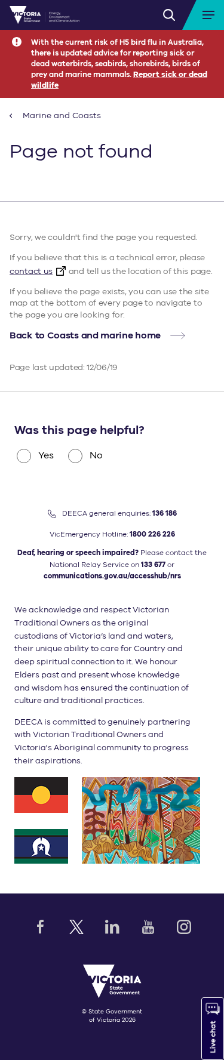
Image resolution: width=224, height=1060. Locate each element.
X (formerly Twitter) (76, 927)
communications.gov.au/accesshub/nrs (112, 576)
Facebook (40, 927)
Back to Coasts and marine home (85, 335)
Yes (46, 455)
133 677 (153, 564)
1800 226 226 (152, 534)
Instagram (184, 927)
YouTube (148, 927)
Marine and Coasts (60, 115)
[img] (44, 15)
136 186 (164, 513)
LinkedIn (112, 927)
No (96, 455)
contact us (31, 271)
